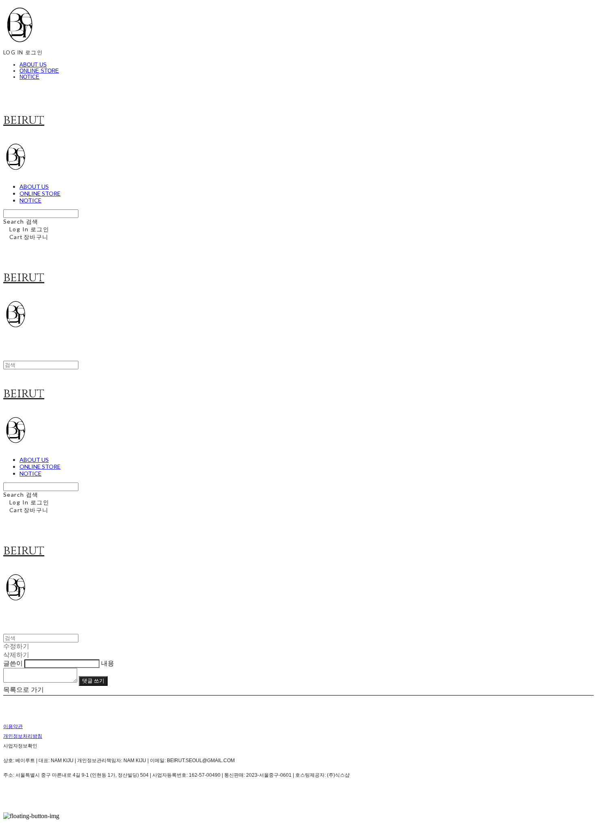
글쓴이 (13, 663)
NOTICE (29, 77)
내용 (107, 663)
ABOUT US (33, 65)
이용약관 (13, 726)
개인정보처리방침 (22, 736)
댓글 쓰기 (93, 680)
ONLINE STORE (39, 71)
